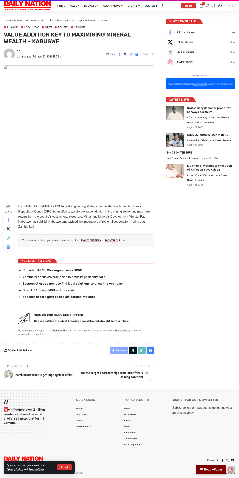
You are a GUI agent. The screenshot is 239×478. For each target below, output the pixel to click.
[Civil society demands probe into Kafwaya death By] (175, 113)
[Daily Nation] (27, 5)
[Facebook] (200, 32)
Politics (63, 27)
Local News (32, 27)
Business (13, 27)
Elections (208, 175)
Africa (190, 117)
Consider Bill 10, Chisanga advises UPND (53, 270)
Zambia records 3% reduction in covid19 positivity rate (64, 277)
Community (201, 117)
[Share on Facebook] (119, 54)
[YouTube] (232, 460)
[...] (18, 51)
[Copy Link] (131, 54)
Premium (80, 27)
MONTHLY (111, 240)
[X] (200, 42)
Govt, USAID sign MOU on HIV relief (49, 290)
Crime (212, 117)
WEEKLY (95, 240)
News (48, 27)
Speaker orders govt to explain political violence (59, 297)
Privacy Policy (15, 469)
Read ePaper (212, 469)
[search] (213, 5)
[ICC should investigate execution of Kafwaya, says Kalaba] (175, 171)
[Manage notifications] (230, 470)
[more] (162, 5)
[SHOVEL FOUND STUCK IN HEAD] (175, 140)
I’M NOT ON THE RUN (179, 152)
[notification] (208, 6)
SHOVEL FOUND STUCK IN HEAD (207, 134)
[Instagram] (200, 52)
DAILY (85, 240)
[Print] (136, 54)
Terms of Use (36, 469)
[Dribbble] (200, 61)
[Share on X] (125, 54)
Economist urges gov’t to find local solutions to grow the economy (73, 283)
